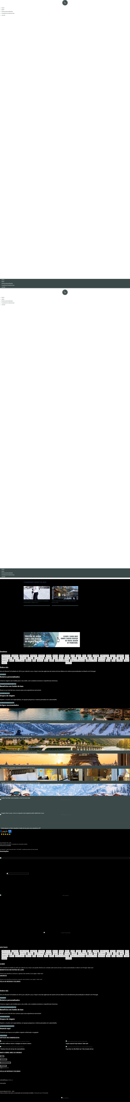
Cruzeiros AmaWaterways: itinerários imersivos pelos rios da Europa (19, 752)
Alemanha (15, 655)
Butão (72, 655)
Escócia (16, 658)
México (12, 660)
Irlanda (109, 658)
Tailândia (119, 660)
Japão (90, 658)
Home (3, 279)
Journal (3, 15)
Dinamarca (120, 655)
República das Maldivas (77, 660)
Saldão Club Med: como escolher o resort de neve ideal (15, 798)
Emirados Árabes (7, 658)
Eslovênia (23, 658)
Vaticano (68, 663)
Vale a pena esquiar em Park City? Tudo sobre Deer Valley (16, 737)
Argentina (34, 655)
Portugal (40, 660)
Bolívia (61, 655)
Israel (122, 658)
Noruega (28, 660)
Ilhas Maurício (82, 658)
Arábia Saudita (24, 655)
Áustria (48, 655)
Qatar (46, 660)
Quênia (52, 660)
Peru (34, 660)
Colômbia (96, 655)
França (55, 658)
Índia (95, 658)
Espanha (30, 658)
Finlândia (48, 658)
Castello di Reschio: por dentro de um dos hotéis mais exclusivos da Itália (20, 783)
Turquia (126, 660)
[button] (65, 148)
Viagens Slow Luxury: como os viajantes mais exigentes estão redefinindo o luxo (22, 813)
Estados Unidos (39, 658)
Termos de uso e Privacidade (5, 845)
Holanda (67, 658)
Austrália (42, 655)
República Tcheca (91, 660)
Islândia (115, 658)
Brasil (67, 655)
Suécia (108, 660)
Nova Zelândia (19, 660)
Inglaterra (102, 658)
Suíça (113, 660)
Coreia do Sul (105, 655)
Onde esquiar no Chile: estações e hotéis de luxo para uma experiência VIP (21, 828)
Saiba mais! (90, 967)
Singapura (101, 660)
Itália (127, 658)
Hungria (74, 658)
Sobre (3, 281)
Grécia (61, 658)
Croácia (112, 655)
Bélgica (55, 655)
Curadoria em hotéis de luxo (8, 13)
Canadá (78, 655)
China (89, 655)
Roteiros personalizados (7, 283)
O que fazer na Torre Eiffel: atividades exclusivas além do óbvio (18, 768)
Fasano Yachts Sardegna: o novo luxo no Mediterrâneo (15, 722)
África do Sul (6, 655)
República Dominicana (62, 660)
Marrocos (5, 660)
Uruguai (4, 663)
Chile (84, 655)
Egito (127, 655)
